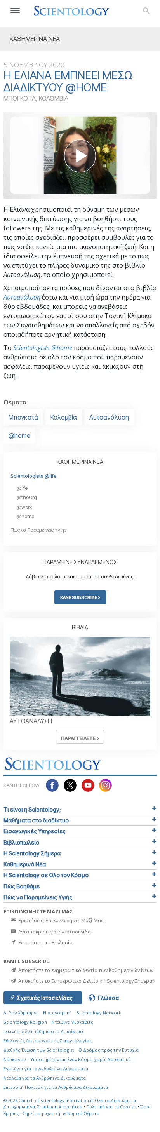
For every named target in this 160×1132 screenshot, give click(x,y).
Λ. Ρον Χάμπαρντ (20, 1012)
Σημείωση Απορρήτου (59, 1106)
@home (19, 435)
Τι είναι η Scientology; (32, 809)
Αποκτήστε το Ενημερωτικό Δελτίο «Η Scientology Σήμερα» (86, 980)
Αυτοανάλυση (21, 297)
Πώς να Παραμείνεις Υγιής (38, 530)
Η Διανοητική (57, 1012)
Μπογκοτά (23, 417)
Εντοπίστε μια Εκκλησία (45, 942)
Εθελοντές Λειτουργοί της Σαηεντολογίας (47, 1040)
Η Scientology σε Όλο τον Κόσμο (46, 875)
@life (22, 488)
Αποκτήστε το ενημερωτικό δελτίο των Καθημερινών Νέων (85, 970)
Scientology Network (99, 1012)
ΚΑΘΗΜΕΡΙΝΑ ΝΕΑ (80, 461)
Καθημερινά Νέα (24, 864)
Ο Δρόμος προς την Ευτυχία (108, 1050)
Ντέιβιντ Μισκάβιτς (72, 1022)
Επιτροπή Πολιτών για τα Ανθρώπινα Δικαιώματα (55, 1087)
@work (24, 507)
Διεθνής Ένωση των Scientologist (38, 1050)
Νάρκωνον (14, 1059)
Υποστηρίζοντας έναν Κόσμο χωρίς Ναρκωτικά (80, 1059)
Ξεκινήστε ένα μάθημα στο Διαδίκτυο (43, 1031)
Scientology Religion (25, 1022)
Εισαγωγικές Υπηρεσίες (34, 831)
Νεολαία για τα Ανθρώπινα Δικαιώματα (44, 1078)
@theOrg (27, 497)
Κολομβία (63, 417)
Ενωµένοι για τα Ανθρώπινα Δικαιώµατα (45, 1068)
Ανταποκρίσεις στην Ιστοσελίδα (54, 931)
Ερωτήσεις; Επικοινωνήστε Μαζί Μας (60, 920)
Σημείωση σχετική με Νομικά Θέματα (61, 1113)
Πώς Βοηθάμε (21, 886)
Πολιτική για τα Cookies (111, 1106)
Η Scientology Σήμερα (32, 853)
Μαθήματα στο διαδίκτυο (36, 820)
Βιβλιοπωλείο (21, 842)
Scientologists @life (33, 476)
